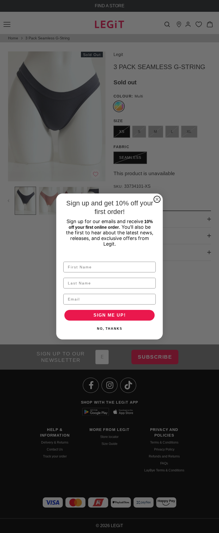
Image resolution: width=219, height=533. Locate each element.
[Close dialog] (157, 199)
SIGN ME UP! (109, 315)
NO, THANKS (109, 329)
